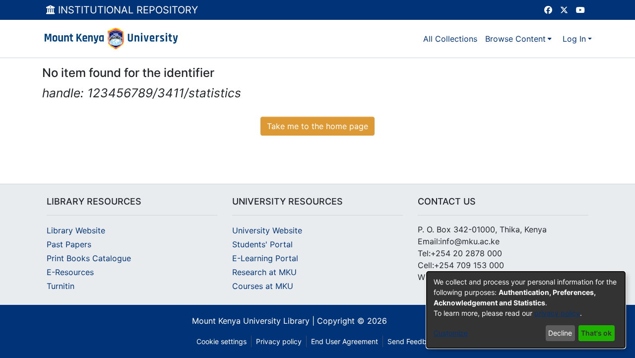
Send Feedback (413, 341)
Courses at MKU (262, 286)
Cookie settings (221, 341)
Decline (560, 333)
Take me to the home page (317, 126)
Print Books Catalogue (89, 258)
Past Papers (69, 244)
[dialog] (526, 310)
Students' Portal (262, 244)
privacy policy (557, 313)
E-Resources (70, 272)
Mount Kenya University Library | (254, 321)
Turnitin (60, 286)
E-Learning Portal (265, 258)
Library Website (76, 230)
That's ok (596, 333)
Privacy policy (279, 341)
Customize (451, 333)
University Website (267, 230)
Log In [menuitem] (574, 39)
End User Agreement (344, 341)
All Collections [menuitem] (450, 39)
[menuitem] (518, 39)
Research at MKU (264, 272)
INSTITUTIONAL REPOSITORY (126, 10)
